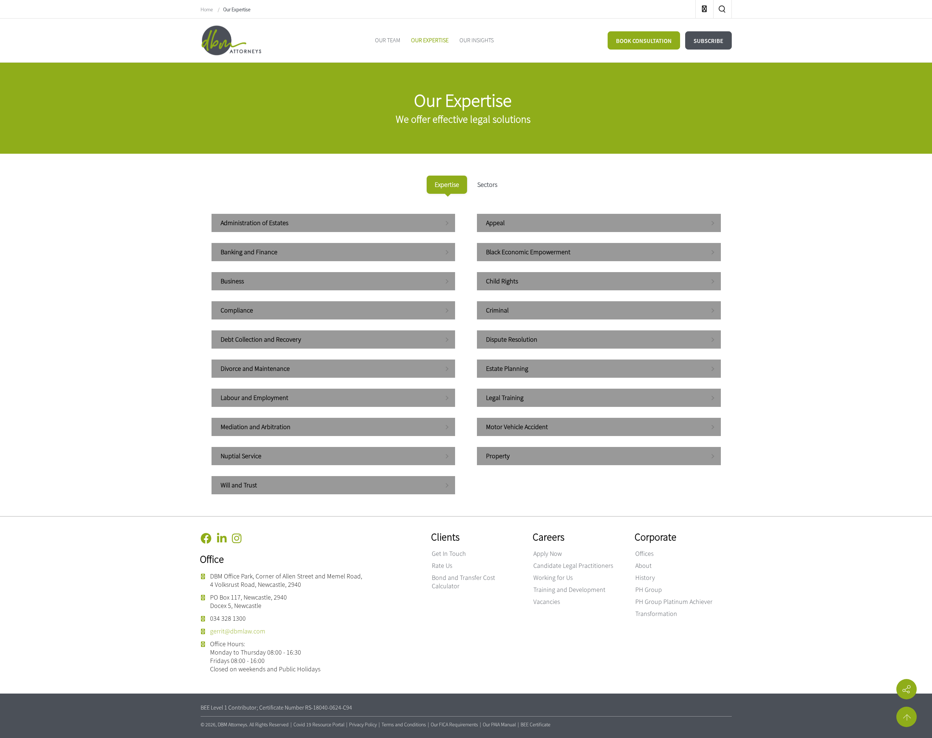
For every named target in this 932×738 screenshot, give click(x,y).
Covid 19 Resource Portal (318, 724)
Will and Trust (239, 485)
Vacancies (546, 601)
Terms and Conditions (404, 724)
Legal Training (505, 397)
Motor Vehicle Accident (517, 427)
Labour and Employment (254, 397)
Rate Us (442, 565)
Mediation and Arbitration (256, 427)
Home (207, 9)
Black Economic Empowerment (528, 252)
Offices (644, 553)
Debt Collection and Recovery (261, 339)
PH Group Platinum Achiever (673, 601)
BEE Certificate (535, 724)
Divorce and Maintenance (255, 368)
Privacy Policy (363, 724)
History (645, 577)
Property (498, 456)
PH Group (648, 589)
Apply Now (547, 553)
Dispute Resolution (511, 339)
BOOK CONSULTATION (644, 40)
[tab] (447, 185)
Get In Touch (449, 553)
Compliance (237, 310)
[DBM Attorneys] (231, 39)
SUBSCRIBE (708, 40)
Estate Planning (507, 368)
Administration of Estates (254, 223)
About (643, 565)
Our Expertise (236, 9)
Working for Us (553, 577)
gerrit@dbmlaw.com (237, 631)
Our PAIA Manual (499, 724)
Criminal (497, 310)
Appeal (495, 223)
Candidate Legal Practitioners (573, 565)
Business (232, 281)
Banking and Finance (249, 252)
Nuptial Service (241, 456)
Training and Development (569, 589)
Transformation (656, 613)
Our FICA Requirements (454, 724)
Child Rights (502, 281)
